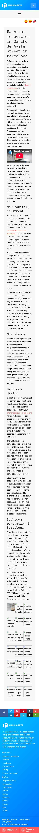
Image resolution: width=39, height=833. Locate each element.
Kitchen (5, 794)
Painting (5, 770)
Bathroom (6, 797)
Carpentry (6, 760)
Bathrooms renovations (11, 756)
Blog (4, 807)
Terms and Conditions (9, 820)
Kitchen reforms (8, 766)
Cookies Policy (24, 820)
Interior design (7, 787)
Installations (7, 763)
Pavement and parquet (10, 773)
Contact (5, 811)
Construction (7, 784)
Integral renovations (9, 781)
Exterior (5, 791)
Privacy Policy (6, 822)
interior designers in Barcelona (19, 413)
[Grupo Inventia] (19, 5)
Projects (5, 804)
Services (5, 801)
